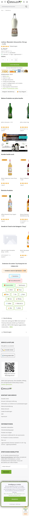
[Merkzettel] (5, 2)
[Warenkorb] (27, 2)
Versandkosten (12, 52)
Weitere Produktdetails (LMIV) (10, 88)
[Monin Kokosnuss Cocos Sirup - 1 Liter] (10, 167)
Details (25, 513)
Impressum (4, 416)
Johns (7, 76)
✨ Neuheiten (14, 276)
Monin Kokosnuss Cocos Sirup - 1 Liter (9, 179)
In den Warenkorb (14, 64)
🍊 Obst (6, 294)
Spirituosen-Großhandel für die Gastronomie (12, 435)
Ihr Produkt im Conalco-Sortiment (9, 437)
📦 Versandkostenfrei (14, 280)
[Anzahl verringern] (3, 60)
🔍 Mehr (18, 308)
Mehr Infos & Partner (8, 493)
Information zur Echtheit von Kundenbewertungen (14, 403)
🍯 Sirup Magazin (21, 91)
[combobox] (11, 6)
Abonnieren (6, 472)
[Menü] (2, 2)
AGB (2, 414)
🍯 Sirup (19, 290)
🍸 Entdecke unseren (14, 270)
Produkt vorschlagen (6, 432)
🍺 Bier (10, 308)
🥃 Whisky (18, 299)
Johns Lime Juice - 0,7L (7, 122)
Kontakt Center (5, 398)
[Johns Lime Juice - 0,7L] (10, 111)
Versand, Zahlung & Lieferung (9, 401)
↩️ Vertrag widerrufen (8, 355)
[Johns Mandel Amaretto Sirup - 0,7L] (14, 25)
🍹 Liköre (10, 290)
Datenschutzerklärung (7, 406)
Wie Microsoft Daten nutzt (14, 495)
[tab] (14, 323)
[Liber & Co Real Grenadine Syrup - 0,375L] (10, 239)
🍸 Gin (14, 294)
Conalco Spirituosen (6, 384)
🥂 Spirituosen (21, 285)
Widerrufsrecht (5, 409)
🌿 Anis (10, 299)
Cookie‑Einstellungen (6, 411)
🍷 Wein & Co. (19, 303)
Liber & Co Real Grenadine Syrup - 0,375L (8, 251)
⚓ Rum (23, 294)
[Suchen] (26, 6)
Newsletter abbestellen (7, 427)
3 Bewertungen (13, 46)
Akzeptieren (15, 499)
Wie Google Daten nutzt (19, 493)
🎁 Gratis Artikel (8, 285)
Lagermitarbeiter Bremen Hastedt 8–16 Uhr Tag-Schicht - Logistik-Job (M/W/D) (13, 443)
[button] (25, 508)
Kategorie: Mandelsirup (8, 91)
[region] (14, 25)
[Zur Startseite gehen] (14, 2)
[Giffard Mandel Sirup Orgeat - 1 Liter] (10, 203)
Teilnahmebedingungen (7, 430)
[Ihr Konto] (23, 2)
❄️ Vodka (8, 303)
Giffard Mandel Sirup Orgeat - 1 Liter (9, 215)
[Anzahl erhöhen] (12, 60)
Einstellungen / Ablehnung (15, 504)
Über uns (3, 440)
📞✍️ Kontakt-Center (7, 350)
